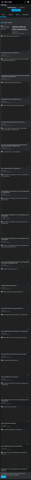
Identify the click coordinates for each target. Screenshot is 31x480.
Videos (3, 14)
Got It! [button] (3, 476)
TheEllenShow (11, 7)
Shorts (17, 14)
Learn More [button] (15, 474)
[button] (28, 2)
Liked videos (26, 14)
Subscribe (16, 10)
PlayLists (10, 14)
